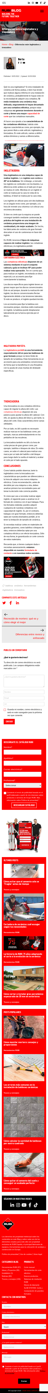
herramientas (30, 586)
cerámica (18, 586)
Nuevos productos (31, 1276)
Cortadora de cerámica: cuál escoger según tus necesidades (22, 925)
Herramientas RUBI (11, 932)
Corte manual (29, 1267)
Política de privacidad (29, 800)
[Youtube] (24, 63)
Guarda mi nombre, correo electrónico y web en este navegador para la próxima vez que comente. (24, 712)
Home (4, 44)
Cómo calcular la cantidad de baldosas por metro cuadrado (22, 1142)
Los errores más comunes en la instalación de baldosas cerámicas (21, 1086)
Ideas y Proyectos (9, 1270)
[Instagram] (21, 63)
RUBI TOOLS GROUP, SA (31, 1391)
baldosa (9, 586)
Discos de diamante (31, 1285)
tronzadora (19, 590)
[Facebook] (18, 63)
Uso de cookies (26, 1254)
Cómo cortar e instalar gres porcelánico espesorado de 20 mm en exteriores (23, 995)
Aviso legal (38, 1254)
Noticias (5, 1276)
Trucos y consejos (11, 890)
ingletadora (7, 590)
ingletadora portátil (15, 350)
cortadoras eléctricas (17, 262)
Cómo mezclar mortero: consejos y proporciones (21, 1043)
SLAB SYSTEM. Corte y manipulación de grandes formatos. (34, 1291)
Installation (6, 1273)
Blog (11, 44)
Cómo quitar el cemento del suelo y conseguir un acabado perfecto (21, 1182)
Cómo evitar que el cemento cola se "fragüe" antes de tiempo (21, 882)
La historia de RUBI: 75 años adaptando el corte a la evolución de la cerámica (23, 955)
